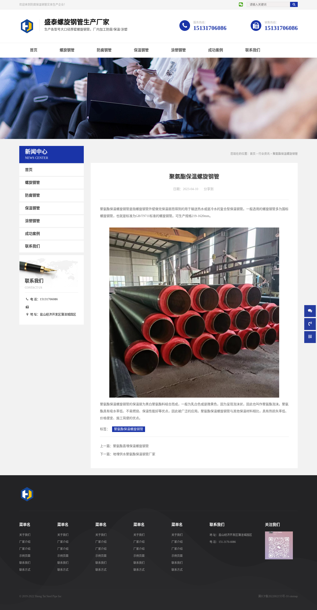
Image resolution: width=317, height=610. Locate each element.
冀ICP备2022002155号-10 (273, 596)
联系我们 (252, 50)
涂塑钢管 (178, 50)
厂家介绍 (24, 542)
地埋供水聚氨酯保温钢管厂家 (134, 454)
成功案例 (215, 50)
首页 (33, 50)
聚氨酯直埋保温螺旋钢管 (131, 446)
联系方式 (24, 569)
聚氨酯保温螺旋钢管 (128, 429)
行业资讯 (264, 153)
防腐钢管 (104, 50)
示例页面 (24, 555)
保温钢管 (141, 50)
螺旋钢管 (67, 50)
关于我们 (24, 535)
